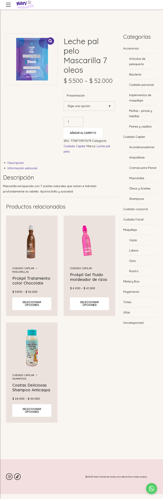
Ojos (132, 261)
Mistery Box (131, 281)
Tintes (127, 302)
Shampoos (136, 199)
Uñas (126, 312)
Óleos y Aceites (140, 188)
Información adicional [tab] (22, 168)
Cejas (133, 240)
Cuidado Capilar (75, 146)
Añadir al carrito (83, 133)
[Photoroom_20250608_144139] (31, 347)
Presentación (76, 95)
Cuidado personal (141, 85)
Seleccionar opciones (31, 303)
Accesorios (131, 48)
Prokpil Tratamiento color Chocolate (31, 280)
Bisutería (135, 74)
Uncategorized (133, 323)
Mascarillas (136, 178)
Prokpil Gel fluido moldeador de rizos (88, 277)
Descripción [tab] (16, 163)
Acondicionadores (141, 147)
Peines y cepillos (140, 126)
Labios (133, 250)
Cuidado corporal (135, 209)
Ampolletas (137, 157)
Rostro (134, 271)
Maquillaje (130, 230)
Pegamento (131, 292)
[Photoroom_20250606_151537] (31, 240)
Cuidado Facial (133, 219)
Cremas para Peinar (143, 168)
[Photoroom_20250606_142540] (89, 240)
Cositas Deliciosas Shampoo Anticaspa (31, 387)
